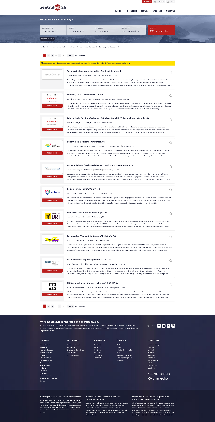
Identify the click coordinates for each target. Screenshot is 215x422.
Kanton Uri (43, 355)
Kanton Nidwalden (46, 350)
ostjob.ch (151, 350)
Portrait (119, 345)
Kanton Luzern (45, 345)
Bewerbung (98, 355)
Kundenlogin (71, 347)
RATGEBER (157, 11)
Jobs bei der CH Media (124, 350)
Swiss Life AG (72, 47)
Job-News (97, 345)
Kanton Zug (44, 347)
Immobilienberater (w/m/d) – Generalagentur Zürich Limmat (99, 47)
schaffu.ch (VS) (153, 365)
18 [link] (59, 55)
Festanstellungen (46, 360)
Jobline (42, 381)
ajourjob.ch (151, 368)
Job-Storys (97, 350)
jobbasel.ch (151, 355)
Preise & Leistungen (73, 345)
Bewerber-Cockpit (73, 355)
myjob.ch (151, 352)
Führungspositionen (46, 376)
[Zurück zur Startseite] (158, 380)
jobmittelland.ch (153, 360)
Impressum (120, 360)
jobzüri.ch (151, 363)
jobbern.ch (151, 357)
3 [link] (52, 55)
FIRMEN (144, 11)
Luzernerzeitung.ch (154, 345)
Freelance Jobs (45, 365)
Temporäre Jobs (45, 363)
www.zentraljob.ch (59, 47)
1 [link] (44, 55)
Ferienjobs (43, 373)
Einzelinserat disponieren (75, 350)
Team (119, 347)
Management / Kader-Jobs (49, 378)
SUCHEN (118, 11)
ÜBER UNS (170, 11)
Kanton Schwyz (45, 357)
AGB (118, 352)
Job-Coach (97, 352)
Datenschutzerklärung (124, 355)
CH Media (151, 347)
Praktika (43, 368)
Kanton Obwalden (46, 352)
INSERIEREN (132, 11)
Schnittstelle (71, 352)
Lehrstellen (43, 370)
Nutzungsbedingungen (124, 357)
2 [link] (48, 55)
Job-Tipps (97, 347)
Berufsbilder (98, 357)
